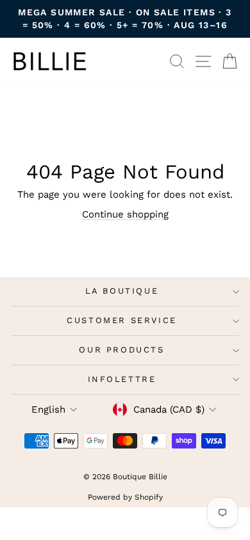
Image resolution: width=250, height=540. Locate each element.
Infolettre (122, 379)
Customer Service (122, 320)
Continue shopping (125, 214)
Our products (121, 349)
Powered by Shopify (125, 497)
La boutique (122, 291)
